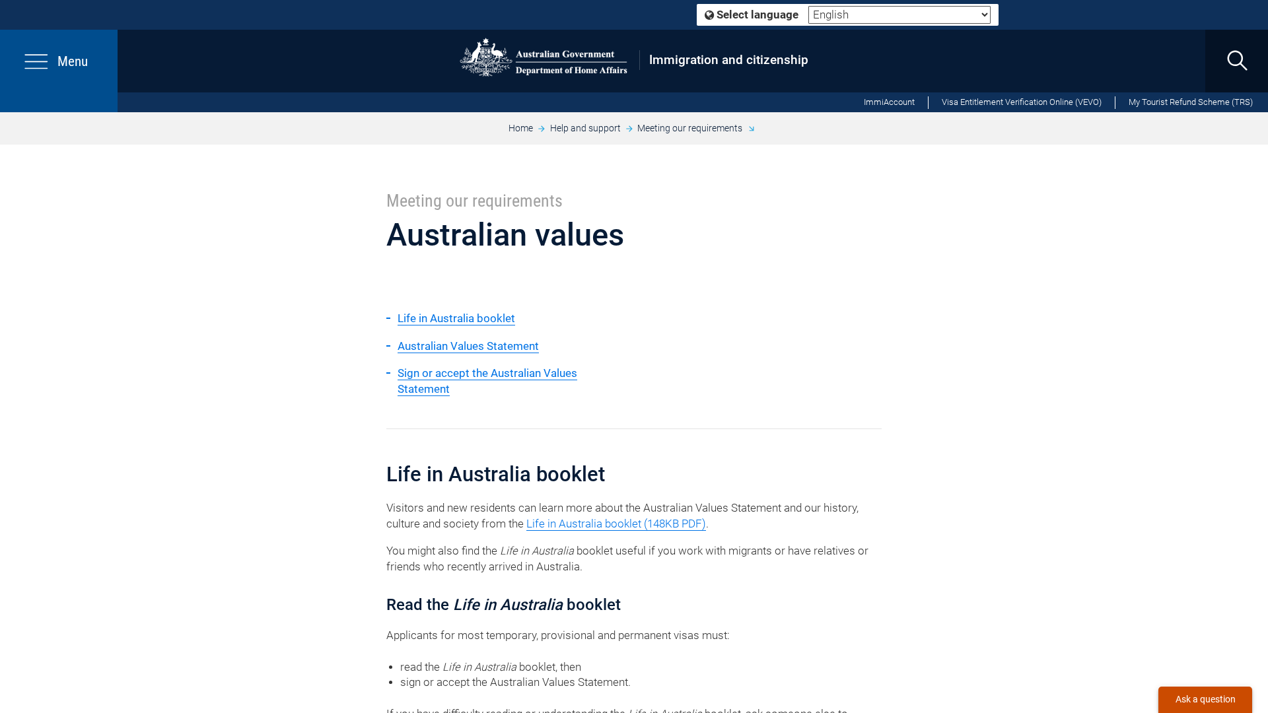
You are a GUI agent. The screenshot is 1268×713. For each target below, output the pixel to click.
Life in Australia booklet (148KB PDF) (616, 524)
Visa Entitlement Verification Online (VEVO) (1022, 102)
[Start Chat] (1205, 700)
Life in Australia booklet (456, 318)
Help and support (585, 128)
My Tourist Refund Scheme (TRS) (1191, 102)
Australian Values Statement (468, 346)
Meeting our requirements (689, 128)
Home (521, 128)
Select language (756, 15)
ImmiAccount (889, 102)
